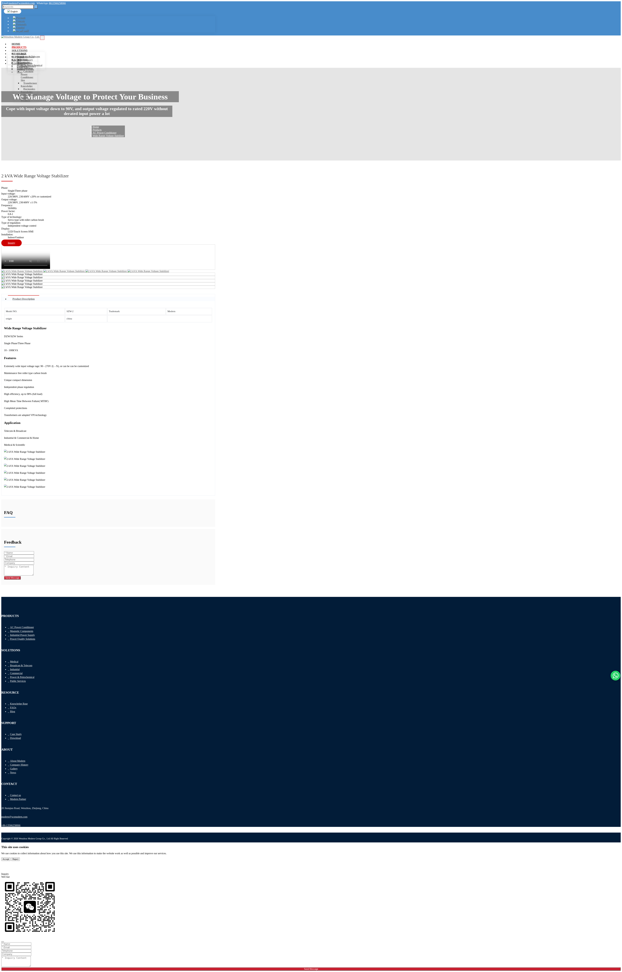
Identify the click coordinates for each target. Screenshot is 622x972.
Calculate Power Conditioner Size (27, 75)
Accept (6, 859)
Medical (21, 53)
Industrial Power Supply (22, 635)
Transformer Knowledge (29, 84)
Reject (15, 859)
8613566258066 (57, 3)
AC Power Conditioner (22, 627)
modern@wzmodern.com (22, 3)
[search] (36, 7)
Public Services (18, 681)
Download (15, 738)
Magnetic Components (21, 631)
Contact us (22, 66)
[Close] (2, 941)
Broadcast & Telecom (21, 665)
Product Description (23, 299)
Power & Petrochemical (22, 677)
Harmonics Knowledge (28, 90)
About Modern (24, 63)
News (20, 72)
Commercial (16, 673)
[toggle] (42, 38)
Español (20, 27)
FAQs (13, 707)
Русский (20, 18)
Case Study (23, 60)
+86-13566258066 (10, 825)
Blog (12, 711)
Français (20, 21)
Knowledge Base (25, 57)
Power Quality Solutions (22, 639)
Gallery (14, 768)
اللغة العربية (22, 30)
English (14, 11)
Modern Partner (25, 69)
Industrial (15, 669)
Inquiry (11, 243)
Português (21, 24)
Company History (19, 764)
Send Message (12, 578)
